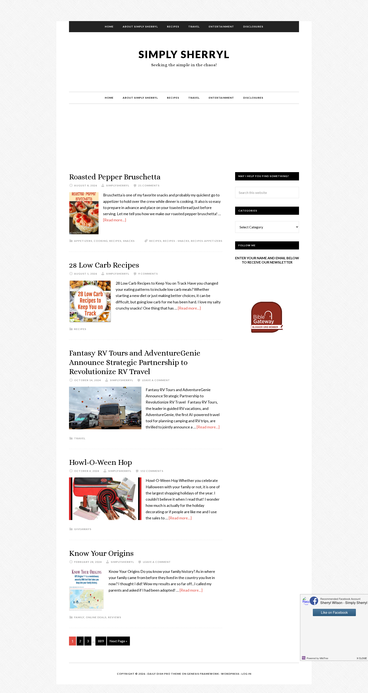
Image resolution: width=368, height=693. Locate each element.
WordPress (230, 673)
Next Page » (118, 641)
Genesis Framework (203, 673)
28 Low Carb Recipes (104, 265)
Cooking (101, 240)
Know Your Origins (101, 553)
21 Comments (149, 185)
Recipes (115, 240)
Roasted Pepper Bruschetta (115, 176)
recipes (155, 240)
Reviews (114, 617)
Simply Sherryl (184, 54)
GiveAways (82, 529)
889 (101, 641)
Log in (246, 673)
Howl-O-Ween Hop (100, 462)
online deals (96, 617)
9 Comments (148, 273)
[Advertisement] (184, 142)
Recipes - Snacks (176, 240)
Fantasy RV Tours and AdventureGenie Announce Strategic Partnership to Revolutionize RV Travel (134, 362)
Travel (79, 438)
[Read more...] (114, 220)
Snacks (129, 240)
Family (79, 617)
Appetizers (83, 240)
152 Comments (151, 471)
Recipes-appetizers (206, 240)
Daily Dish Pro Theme (164, 673)
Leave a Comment (156, 380)
